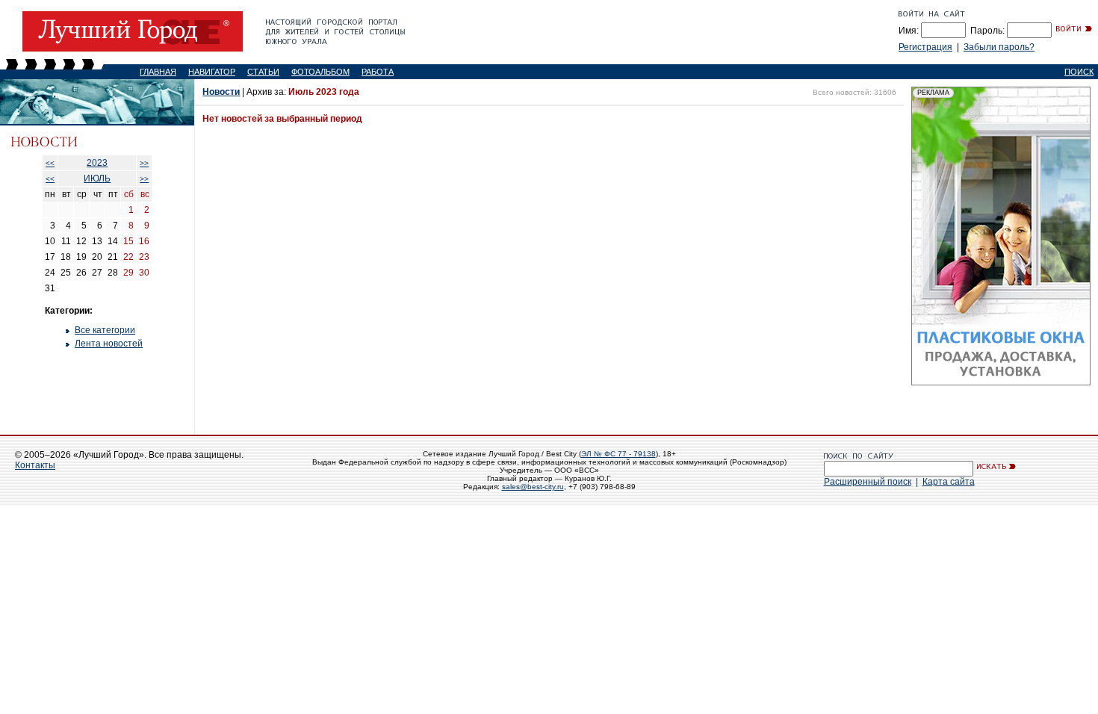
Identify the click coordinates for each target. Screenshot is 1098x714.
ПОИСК (1079, 71)
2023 (97, 163)
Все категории (105, 330)
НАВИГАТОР (211, 71)
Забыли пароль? (999, 47)
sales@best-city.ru (533, 486)
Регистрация (925, 47)
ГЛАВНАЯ (158, 71)
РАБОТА (378, 71)
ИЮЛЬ (97, 178)
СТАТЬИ (263, 71)
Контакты (35, 465)
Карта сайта (948, 481)
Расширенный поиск (867, 481)
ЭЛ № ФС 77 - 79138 (618, 454)
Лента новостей (109, 343)
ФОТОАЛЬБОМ (320, 71)
